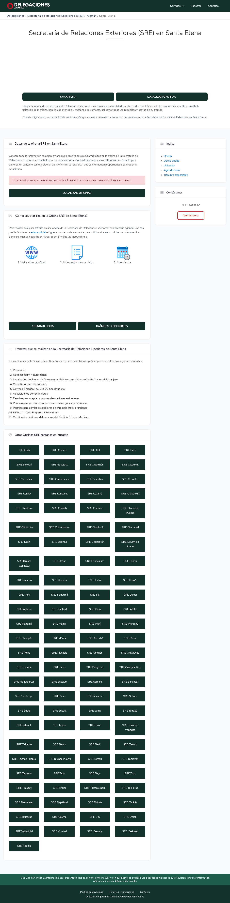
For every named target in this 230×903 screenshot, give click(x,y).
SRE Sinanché (95, 696)
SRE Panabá (24, 667)
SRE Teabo (59, 725)
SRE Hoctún (95, 580)
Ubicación (169, 165)
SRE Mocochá (95, 638)
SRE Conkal (24, 493)
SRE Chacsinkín (130, 493)
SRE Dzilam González (24, 563)
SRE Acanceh (59, 450)
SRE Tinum (59, 788)
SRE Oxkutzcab (130, 653)
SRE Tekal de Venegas (130, 727)
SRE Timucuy (24, 788)
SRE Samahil (94, 682)
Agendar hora (172, 170)
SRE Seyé (59, 696)
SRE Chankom (24, 508)
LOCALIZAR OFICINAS (161, 97)
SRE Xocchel (59, 831)
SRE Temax (95, 759)
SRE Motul (130, 638)
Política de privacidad (91, 892)
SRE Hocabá (59, 580)
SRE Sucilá (24, 711)
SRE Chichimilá (24, 527)
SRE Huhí (24, 595)
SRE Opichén (95, 653)
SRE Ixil (94, 595)
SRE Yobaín (24, 846)
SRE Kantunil (59, 609)
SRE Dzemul (59, 542)
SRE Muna (24, 653)
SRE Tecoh (94, 725)
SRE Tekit (95, 744)
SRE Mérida (60, 638)
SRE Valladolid (24, 831)
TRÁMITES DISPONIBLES (112, 326)
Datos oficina (171, 161)
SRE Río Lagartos (24, 682)
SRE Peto (59, 667)
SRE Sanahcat (130, 682)
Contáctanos (191, 215)
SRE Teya (95, 773)
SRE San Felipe (24, 696)
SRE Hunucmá (59, 595)
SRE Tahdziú (130, 711)
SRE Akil (95, 450)
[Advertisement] (115, 64)
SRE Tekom (130, 744)
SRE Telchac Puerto (59, 759)
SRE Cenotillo (130, 479)
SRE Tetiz (59, 773)
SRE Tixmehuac (24, 802)
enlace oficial (38, 232)
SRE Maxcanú (130, 624)
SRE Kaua (95, 609)
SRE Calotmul (130, 464)
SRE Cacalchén (95, 464)
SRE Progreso (94, 667)
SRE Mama (59, 624)
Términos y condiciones (121, 892)
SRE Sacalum (59, 682)
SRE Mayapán (24, 638)
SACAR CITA (68, 97)
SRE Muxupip (59, 653)
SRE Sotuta (130, 696)
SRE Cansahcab (24, 479)
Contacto (213, 6)
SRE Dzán (24, 542)
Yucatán (91, 16)
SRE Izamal (130, 595)
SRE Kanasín (24, 609)
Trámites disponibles (176, 175)
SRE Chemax (95, 508)
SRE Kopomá (24, 624)
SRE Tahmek (24, 725)
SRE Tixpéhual (59, 802)
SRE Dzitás (59, 561)
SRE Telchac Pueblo (24, 759)
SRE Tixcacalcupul (94, 788)
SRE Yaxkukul (130, 831)
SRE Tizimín (95, 802)
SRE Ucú (95, 817)
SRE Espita (130, 561)
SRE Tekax (59, 744)
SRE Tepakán (24, 773)
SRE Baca (130, 450)
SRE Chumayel (130, 527)
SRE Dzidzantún (95, 542)
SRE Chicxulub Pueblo (130, 510)
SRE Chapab (59, 508)
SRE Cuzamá (94, 493)
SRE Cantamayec (59, 479)
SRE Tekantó (24, 744)
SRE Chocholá (95, 527)
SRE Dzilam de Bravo (130, 544)
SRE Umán (130, 817)
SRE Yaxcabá (95, 831)
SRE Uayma (59, 817)
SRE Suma (95, 711)
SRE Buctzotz (59, 464)
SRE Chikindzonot (59, 527)
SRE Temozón (130, 759)
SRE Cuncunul (59, 493)
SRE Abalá (24, 450)
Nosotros (196, 6)
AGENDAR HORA (42, 326)
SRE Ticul (130, 773)
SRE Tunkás (130, 802)
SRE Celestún (95, 479)
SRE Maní (95, 624)
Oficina (168, 156)
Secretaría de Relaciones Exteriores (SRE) (55, 16)
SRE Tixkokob (130, 788)
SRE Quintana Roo (130, 667)
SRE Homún (130, 580)
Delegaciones (16, 16)
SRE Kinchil (130, 609)
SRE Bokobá (24, 464)
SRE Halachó (24, 580)
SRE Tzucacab (24, 817)
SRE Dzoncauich (94, 561)
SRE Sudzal (59, 711)
